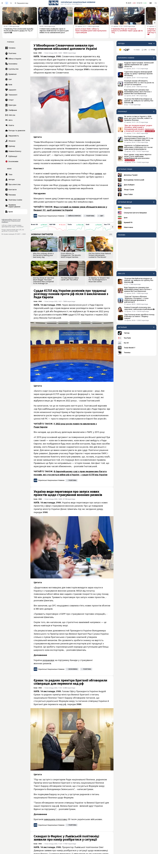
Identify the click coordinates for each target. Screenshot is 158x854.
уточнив (63, 185)
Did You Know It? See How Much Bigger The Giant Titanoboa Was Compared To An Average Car (43, 280)
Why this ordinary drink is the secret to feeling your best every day (43, 255)
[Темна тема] (11, 3)
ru (156, 3)
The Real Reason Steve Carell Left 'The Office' (70, 279)
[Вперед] (154, 22)
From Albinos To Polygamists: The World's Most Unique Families (71, 255)
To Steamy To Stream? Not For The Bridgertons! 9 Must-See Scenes (99, 280)
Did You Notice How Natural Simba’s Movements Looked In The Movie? (100, 255)
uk (150, 3)
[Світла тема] (2, 3)
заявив (98, 173)
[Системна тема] (6, 3)
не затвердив (78, 198)
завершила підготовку (55, 819)
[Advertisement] (136, 253)
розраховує (48, 660)
